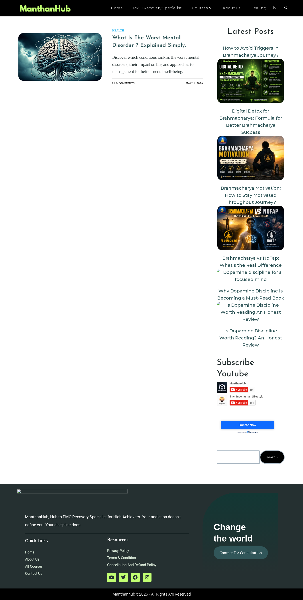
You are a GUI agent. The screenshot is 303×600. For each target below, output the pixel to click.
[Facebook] (135, 577)
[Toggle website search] (286, 8)
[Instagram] (147, 577)
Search (272, 457)
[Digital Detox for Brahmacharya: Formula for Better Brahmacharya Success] (250, 81)
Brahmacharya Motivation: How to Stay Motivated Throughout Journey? (251, 195)
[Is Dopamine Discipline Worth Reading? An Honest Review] (251, 312)
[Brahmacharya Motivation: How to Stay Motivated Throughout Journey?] (250, 158)
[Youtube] (111, 577)
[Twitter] (123, 577)
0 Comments (125, 83)
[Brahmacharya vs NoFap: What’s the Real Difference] (250, 228)
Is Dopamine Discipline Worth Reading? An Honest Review (250, 338)
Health (118, 30)
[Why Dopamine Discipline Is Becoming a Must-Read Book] (251, 276)
